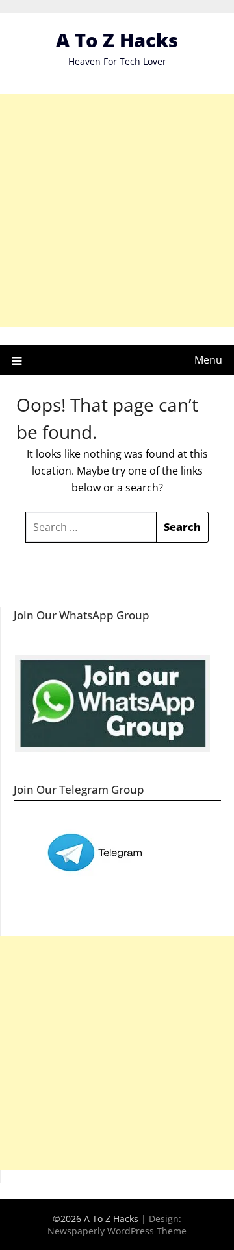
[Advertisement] (117, 210)
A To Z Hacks (117, 40)
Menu (208, 360)
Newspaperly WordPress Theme (117, 1231)
